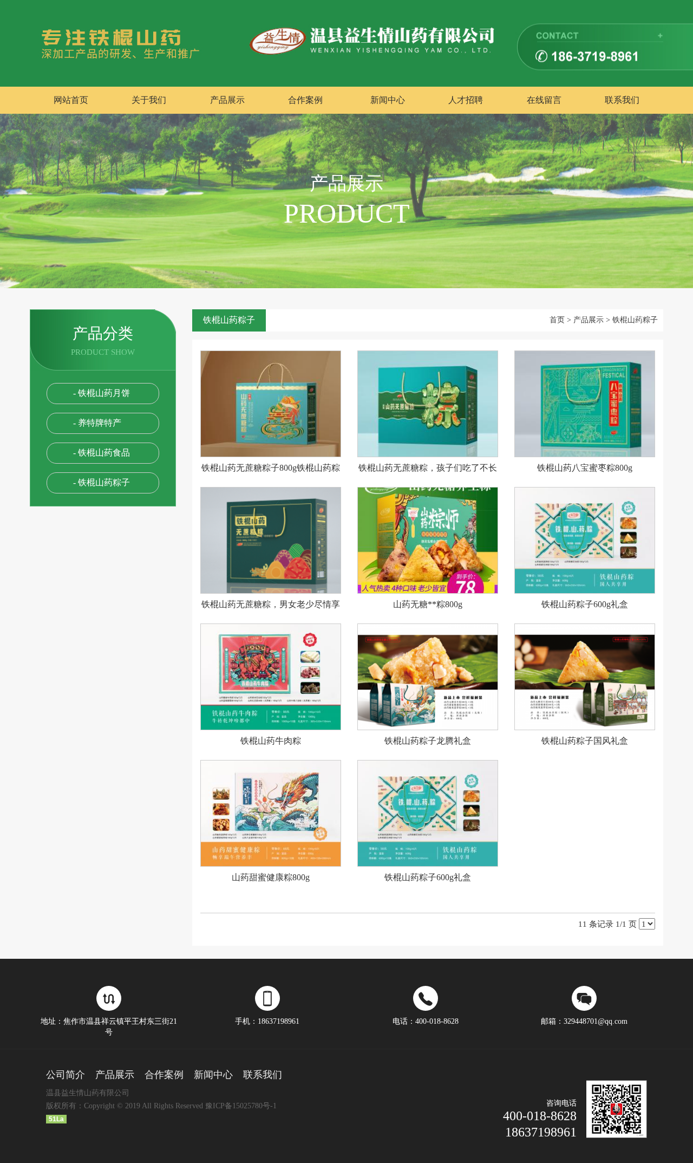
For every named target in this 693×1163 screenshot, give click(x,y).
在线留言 (544, 100)
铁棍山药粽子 (635, 320)
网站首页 (71, 100)
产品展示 (227, 100)
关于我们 (149, 100)
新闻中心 (387, 100)
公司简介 (65, 1074)
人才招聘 (465, 100)
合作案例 (305, 100)
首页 (557, 320)
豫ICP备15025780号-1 (241, 1106)
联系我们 (622, 100)
